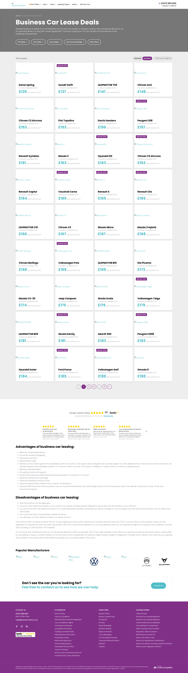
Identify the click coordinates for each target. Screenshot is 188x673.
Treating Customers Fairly (64, 632)
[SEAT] (129, 557)
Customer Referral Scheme (109, 640)
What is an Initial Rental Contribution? (150, 640)
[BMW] (24, 557)
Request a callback (169, 6)
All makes (21, 42)
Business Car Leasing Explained (148, 619)
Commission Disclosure (63, 625)
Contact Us (158, 585)
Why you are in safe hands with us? (68, 653)
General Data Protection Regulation (68, 619)
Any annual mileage (74, 42)
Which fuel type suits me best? (147, 628)
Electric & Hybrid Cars (107, 616)
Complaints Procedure (63, 628)
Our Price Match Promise (108, 637)
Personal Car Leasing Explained (148, 616)
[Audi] (41, 557)
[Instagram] (21, 627)
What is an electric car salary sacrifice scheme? (154, 643)
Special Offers (104, 613)
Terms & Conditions (62, 616)
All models (37, 42)
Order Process (141, 613)
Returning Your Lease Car (145, 634)
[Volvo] (59, 557)
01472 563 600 (22, 613)
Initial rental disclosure (63, 640)
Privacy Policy (60, 613)
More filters (94, 42)
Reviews (102, 643)
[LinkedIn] (26, 627)
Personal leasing (105, 625)
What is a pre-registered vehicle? (148, 646)
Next (109, 386)
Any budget (54, 42)
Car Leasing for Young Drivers (147, 625)
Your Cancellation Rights (64, 622)
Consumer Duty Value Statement (67, 655)
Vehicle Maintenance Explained (148, 622)
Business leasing (105, 628)
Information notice (62, 637)
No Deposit (103, 619)
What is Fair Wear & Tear (145, 637)
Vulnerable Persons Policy (64, 646)
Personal (137, 58)
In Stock (102, 622)
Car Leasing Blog (105, 634)
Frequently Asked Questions (146, 632)
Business (147, 58)
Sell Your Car (85, 4)
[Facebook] (16, 627)
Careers (102, 646)
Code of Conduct (61, 649)
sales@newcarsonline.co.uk (27, 620)
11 (104, 387)
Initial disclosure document (65, 634)
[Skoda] (112, 557)
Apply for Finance (105, 632)
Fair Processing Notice (63, 643)
